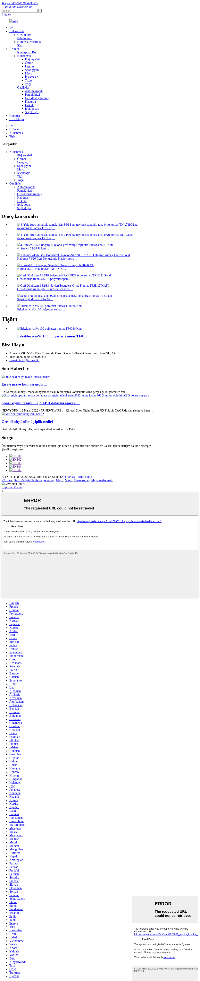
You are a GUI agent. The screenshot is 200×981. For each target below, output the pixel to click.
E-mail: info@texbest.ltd (17, 6)
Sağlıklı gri (31, 112)
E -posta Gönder (12, 487)
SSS (19, 45)
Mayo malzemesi (101, 480)
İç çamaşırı (31, 77)
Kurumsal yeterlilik (29, 41)
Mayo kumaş (82, 480)
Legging (30, 66)
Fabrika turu (24, 38)
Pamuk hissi (32, 94)
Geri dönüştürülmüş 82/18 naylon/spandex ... (45, 289)
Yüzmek (7, 480)
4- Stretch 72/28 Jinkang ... (33, 248)
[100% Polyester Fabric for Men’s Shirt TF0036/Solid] (49, 328)
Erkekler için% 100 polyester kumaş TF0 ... (52, 336)
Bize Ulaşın (16, 119)
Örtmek (29, 63)
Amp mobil (85, 476)
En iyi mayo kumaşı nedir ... (24, 384)
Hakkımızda (16, 31)
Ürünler (14, 48)
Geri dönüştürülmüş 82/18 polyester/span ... (44, 279)
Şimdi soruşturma (12, 449)
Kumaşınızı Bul (27, 52)
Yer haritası (69, 476)
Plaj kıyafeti (32, 59)
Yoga (28, 84)
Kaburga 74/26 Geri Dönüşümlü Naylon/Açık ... (47, 258)
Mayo (28, 73)
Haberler (14, 115)
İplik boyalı (32, 108)
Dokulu (29, 105)
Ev (11, 27)
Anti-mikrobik (34, 91)
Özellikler (23, 87)
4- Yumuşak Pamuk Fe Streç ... (36, 228)
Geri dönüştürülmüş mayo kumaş (34, 480)
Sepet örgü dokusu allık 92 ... (35, 299)
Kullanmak (24, 55)
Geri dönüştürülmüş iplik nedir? (28, 422)
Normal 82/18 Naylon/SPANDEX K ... (41, 268)
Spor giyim (32, 70)
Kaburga (30, 101)
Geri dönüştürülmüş (37, 98)
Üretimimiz (24, 34)
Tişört (28, 80)
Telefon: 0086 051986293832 (20, 3)
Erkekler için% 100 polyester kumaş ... (41, 309)
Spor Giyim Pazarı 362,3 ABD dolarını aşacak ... (41, 403)
